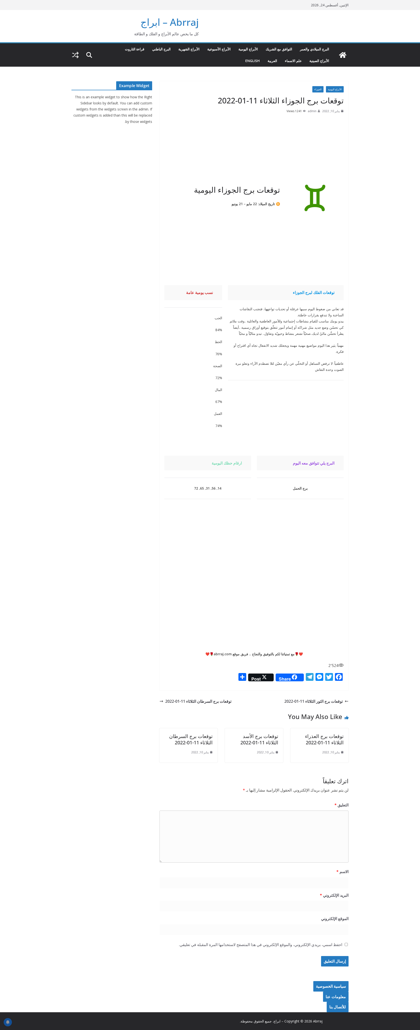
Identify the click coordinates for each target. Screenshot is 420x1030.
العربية (272, 60)
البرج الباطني (161, 49)
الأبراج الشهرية (189, 49)
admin (312, 111)
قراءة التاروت (134, 49)
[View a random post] (75, 55)
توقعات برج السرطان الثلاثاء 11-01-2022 (198, 701)
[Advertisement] (254, 151)
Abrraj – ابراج (169, 22)
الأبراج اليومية (248, 49)
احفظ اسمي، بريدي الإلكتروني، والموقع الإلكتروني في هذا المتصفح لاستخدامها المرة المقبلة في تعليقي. (260, 944)
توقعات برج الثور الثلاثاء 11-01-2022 (313, 701)
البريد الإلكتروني (334, 895)
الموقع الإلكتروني (335, 918)
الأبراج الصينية (319, 60)
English (252, 60)
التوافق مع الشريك (279, 49)
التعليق (341, 805)
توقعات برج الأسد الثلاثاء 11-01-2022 (259, 739)
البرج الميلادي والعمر (314, 49)
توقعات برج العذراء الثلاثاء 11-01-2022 (324, 739)
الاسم (342, 871)
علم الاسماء (293, 60)
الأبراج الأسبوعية (219, 49)
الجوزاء (318, 89)
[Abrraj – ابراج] (343, 55)
